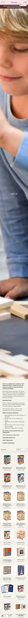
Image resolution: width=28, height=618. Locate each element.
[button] (23, 5)
